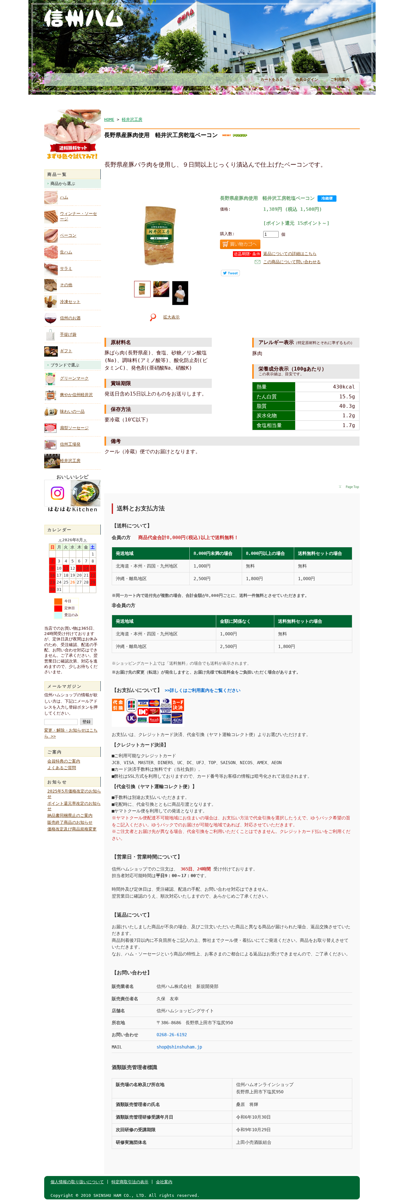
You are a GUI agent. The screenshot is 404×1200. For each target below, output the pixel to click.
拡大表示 (171, 317)
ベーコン (68, 235)
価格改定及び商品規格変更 (72, 829)
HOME (109, 119)
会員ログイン (306, 79)
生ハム (66, 252)
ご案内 (54, 752)
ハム (64, 197)
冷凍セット (70, 301)
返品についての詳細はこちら (290, 253)
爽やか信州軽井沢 (76, 394)
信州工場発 (70, 444)
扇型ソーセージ (74, 427)
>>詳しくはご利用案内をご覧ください (203, 690)
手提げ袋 (68, 334)
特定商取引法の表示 (129, 1181)
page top (349, 487)
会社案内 (164, 1181)
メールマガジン (64, 686)
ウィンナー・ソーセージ (78, 216)
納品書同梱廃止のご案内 (69, 815)
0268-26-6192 (172, 1034)
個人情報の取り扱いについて (77, 1181)
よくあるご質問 (61, 767)
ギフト (66, 350)
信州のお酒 (70, 318)
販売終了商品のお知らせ (69, 822)
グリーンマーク (74, 378)
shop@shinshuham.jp (179, 1046)
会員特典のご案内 (63, 761)
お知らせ (57, 782)
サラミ (66, 268)
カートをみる (271, 79)
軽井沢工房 (70, 460)
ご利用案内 (339, 79)
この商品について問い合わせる (292, 261)
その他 (66, 284)
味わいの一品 (72, 411)
